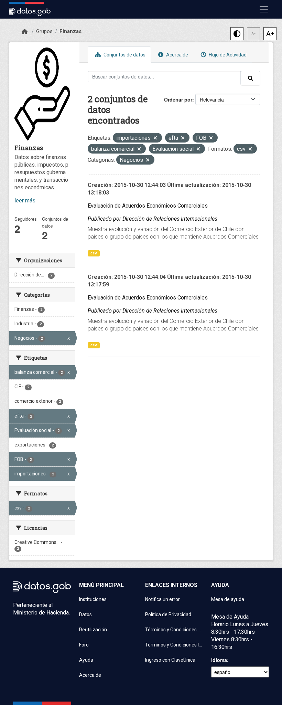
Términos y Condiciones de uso (174, 629)
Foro (84, 645)
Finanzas (70, 31)
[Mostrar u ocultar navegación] (263, 9)
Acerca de (176, 54)
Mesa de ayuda (227, 599)
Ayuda (86, 660)
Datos (85, 614)
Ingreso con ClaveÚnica (170, 660)
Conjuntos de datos (123, 54)
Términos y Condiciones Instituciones (174, 645)
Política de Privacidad (168, 614)
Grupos (44, 31)
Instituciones (93, 599)
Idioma (219, 659)
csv (93, 253)
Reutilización (93, 629)
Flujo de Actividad (227, 54)
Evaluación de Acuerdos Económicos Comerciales (148, 205)
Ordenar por (178, 99)
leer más (24, 200)
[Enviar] (250, 78)
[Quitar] (155, 138)
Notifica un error (162, 599)
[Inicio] (24, 32)
